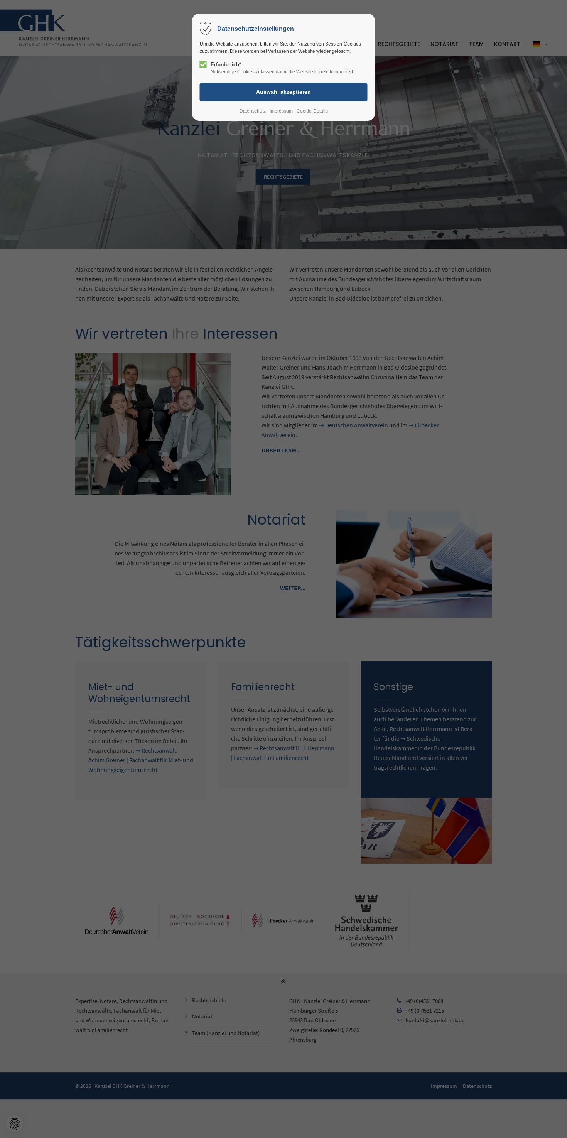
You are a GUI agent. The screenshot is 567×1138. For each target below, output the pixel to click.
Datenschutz (253, 111)
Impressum (281, 111)
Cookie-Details (312, 111)
